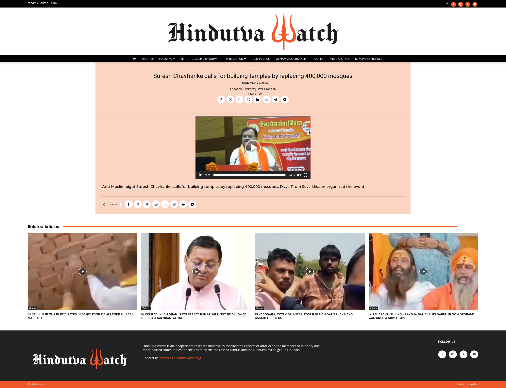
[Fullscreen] (305, 175)
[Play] (201, 175)
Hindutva (165, 59)
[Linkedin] (257, 99)
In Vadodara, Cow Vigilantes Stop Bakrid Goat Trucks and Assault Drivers (304, 316)
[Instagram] (460, 4)
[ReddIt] (267, 99)
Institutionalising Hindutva (198, 59)
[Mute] (299, 175)
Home (460, 384)
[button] (447, 3)
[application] (253, 147)
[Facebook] (453, 4)
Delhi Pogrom (261, 59)
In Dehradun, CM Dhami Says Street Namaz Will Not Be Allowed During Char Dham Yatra (193, 316)
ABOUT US (148, 59)
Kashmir (319, 59)
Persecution (234, 59)
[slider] (249, 175)
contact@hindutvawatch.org (180, 358)
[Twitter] (467, 4)
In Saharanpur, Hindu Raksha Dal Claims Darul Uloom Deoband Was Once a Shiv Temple (421, 316)
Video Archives (340, 59)
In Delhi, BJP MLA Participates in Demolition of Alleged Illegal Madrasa (81, 316)
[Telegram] (285, 99)
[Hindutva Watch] (253, 31)
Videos (252, 67)
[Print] (276, 99)
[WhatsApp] (248, 99)
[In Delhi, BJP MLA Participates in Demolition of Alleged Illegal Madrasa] (83, 271)
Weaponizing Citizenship (292, 59)
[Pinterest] (239, 99)
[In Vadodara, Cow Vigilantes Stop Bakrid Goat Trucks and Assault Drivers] (310, 271)
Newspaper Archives (368, 59)
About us (473, 384)
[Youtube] (474, 4)
